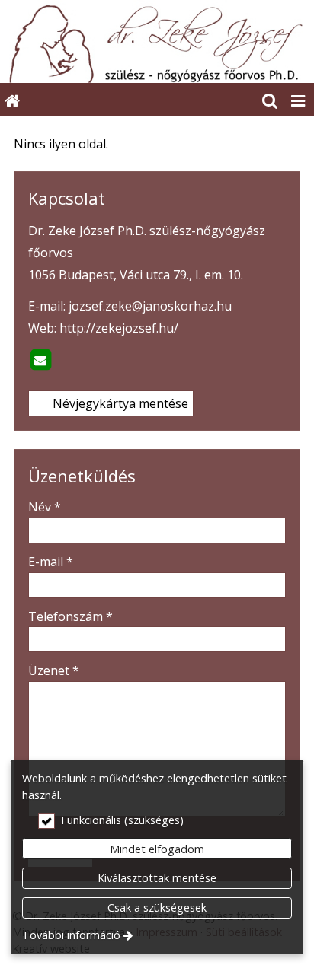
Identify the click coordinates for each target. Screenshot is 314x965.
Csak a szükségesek (157, 907)
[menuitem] (12, 99)
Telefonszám (70, 616)
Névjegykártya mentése (119, 403)
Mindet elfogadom (157, 849)
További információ (71, 935)
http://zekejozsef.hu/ (118, 328)
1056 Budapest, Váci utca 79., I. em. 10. (135, 274)
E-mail (50, 561)
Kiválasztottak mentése (157, 878)
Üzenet (53, 670)
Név (44, 506)
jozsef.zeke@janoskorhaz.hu (150, 306)
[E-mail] (40, 360)
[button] (298, 99)
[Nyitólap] (157, 41)
